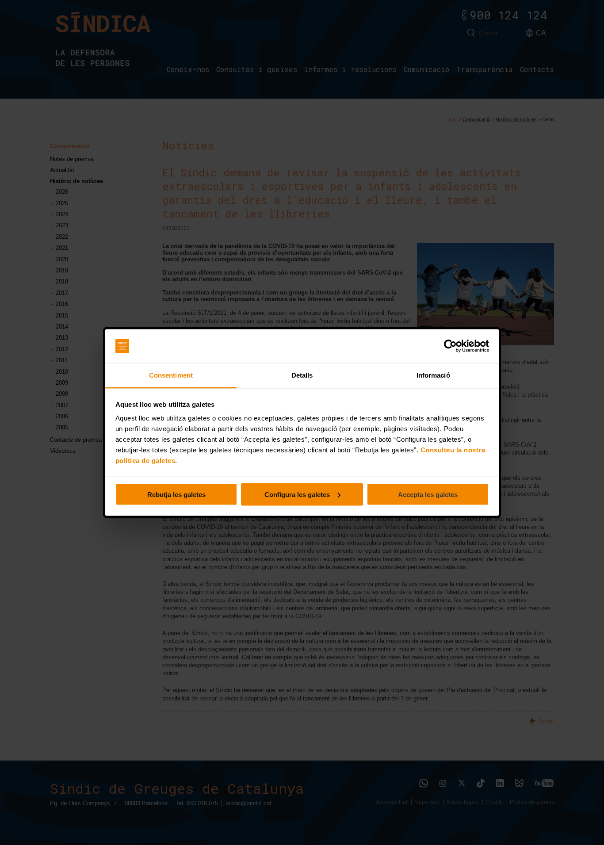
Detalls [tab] (302, 375)
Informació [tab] (433, 375)
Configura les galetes (297, 494)
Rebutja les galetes (176, 494)
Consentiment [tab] (171, 375)
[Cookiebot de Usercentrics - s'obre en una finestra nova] (450, 346)
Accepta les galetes (428, 494)
